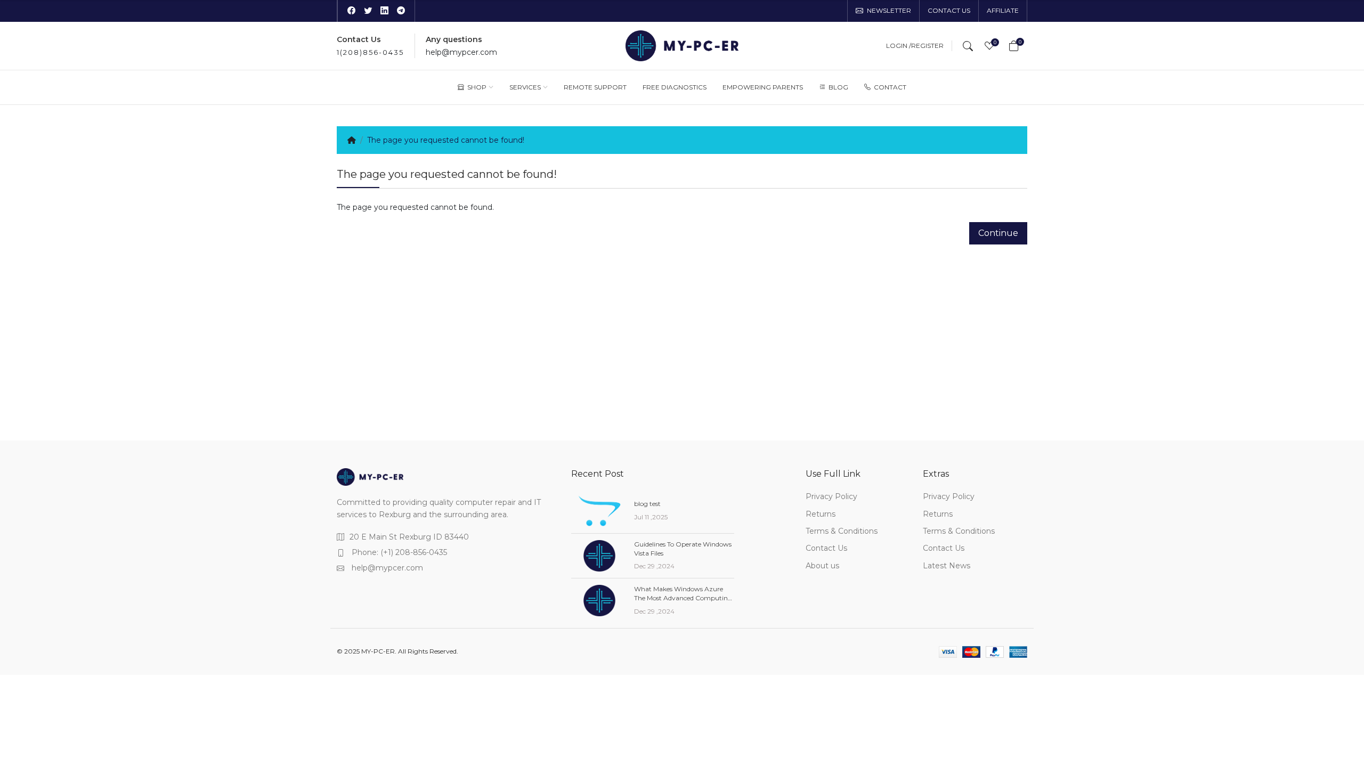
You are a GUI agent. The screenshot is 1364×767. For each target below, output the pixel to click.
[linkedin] (384, 11)
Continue (998, 233)
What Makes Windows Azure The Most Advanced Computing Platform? (683, 598)
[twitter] (368, 11)
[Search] (967, 45)
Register (927, 46)
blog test (647, 504)
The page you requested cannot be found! (445, 140)
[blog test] (599, 510)
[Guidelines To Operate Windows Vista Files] (599, 556)
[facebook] (351, 11)
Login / (898, 46)
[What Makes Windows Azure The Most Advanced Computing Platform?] (599, 600)
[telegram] (401, 11)
